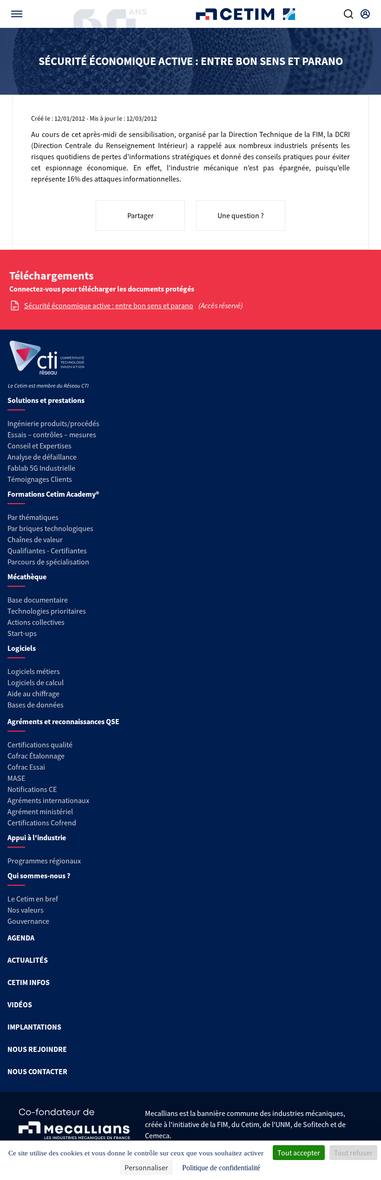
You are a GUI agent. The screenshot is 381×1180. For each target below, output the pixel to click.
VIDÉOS (19, 1004)
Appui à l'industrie (36, 837)
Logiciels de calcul (35, 682)
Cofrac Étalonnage (36, 755)
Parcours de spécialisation (48, 561)
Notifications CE (32, 789)
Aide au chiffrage (33, 693)
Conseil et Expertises (39, 445)
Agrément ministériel (40, 811)
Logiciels (21, 648)
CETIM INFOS (28, 982)
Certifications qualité (39, 744)
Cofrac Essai (26, 767)
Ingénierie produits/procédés (53, 423)
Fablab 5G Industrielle (41, 468)
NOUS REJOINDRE (37, 1049)
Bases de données (35, 704)
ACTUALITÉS (27, 960)
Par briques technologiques (50, 528)
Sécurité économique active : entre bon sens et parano (108, 305)
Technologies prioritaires (46, 611)
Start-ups (22, 633)
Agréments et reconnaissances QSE (63, 721)
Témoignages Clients (39, 479)
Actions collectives (36, 622)
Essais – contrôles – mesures (51, 434)
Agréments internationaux (48, 800)
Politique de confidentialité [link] (221, 1168)
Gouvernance (28, 921)
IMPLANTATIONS (34, 1026)
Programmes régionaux (44, 860)
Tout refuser (353, 1152)
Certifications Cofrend (41, 822)
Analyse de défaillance (42, 456)
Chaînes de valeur (35, 539)
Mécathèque (26, 576)
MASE (16, 778)
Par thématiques (33, 517)
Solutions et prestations (46, 400)
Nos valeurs (25, 909)
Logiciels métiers (33, 671)
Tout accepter (298, 1152)
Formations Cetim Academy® (53, 494)
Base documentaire (37, 599)
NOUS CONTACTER (37, 1071)
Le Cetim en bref (32, 898)
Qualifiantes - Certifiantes (47, 550)
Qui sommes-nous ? (38, 875)
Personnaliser (146, 1167)
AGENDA (20, 937)
